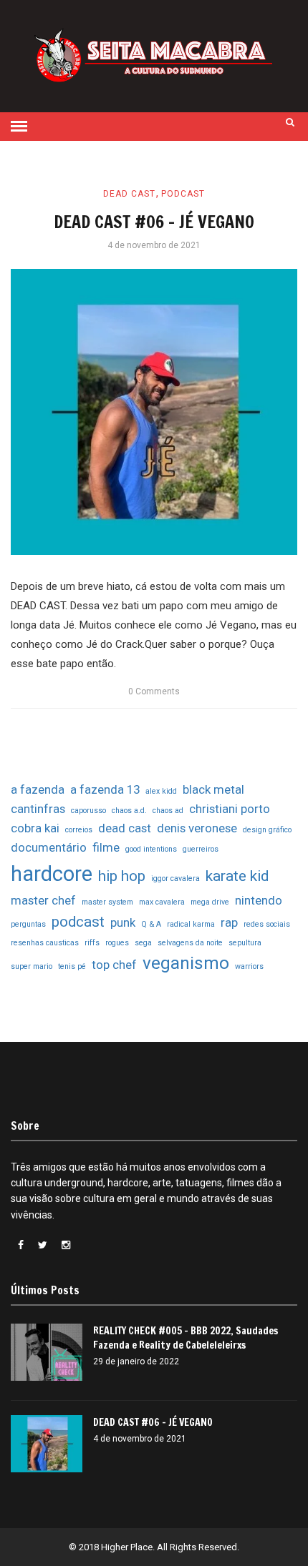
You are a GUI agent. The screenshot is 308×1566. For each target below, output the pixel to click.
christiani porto (229, 809)
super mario (31, 966)
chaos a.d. (129, 810)
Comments (154, 691)
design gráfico (267, 829)
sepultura (244, 942)
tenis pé (72, 966)
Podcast (183, 194)
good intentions (151, 849)
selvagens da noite (190, 942)
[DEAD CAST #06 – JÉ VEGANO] (154, 412)
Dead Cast (129, 194)
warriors (249, 966)
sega (143, 942)
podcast (78, 921)
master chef (43, 900)
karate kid (237, 876)
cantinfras (38, 809)
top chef (114, 964)
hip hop (121, 876)
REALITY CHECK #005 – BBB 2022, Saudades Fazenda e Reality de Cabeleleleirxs (185, 1338)
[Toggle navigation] (19, 126)
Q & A (151, 924)
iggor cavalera (175, 878)
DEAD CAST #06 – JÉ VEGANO (154, 222)
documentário (49, 847)
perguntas (28, 924)
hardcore (51, 874)
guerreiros (200, 849)
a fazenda (37, 789)
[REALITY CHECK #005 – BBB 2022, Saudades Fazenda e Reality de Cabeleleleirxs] (46, 1352)
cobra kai (35, 828)
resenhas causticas (45, 942)
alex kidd (161, 791)
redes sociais (267, 924)
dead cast (124, 828)
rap (229, 922)
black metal (213, 789)
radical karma (191, 924)
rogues (117, 942)
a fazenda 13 (105, 789)
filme (106, 847)
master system (107, 902)
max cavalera (162, 902)
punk (122, 922)
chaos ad (168, 810)
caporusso (88, 810)
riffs (92, 942)
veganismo (186, 963)
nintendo (258, 900)
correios (78, 829)
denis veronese (197, 828)
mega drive (210, 902)
